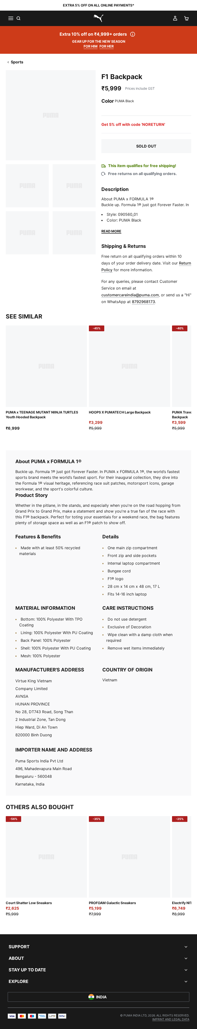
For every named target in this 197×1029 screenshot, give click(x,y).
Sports (17, 62)
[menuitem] (170, 1019)
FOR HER (106, 46)
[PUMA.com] (98, 18)
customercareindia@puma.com (130, 294)
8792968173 (143, 301)
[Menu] (10, 18)
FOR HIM (91, 46)
